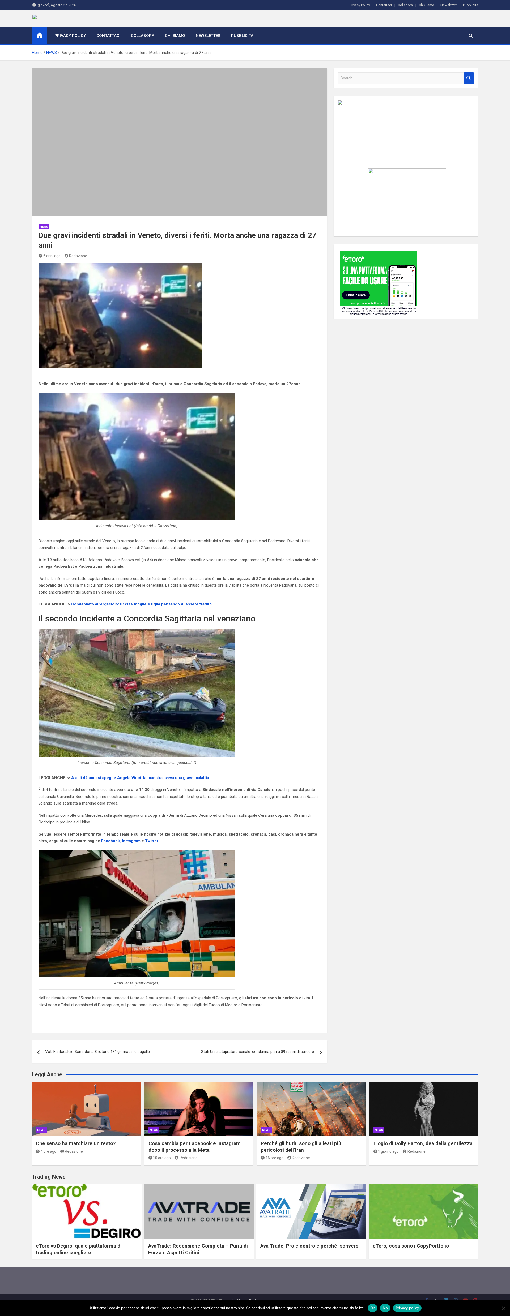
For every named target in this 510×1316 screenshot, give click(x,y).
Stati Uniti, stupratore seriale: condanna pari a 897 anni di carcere (257, 1051)
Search (469, 78)
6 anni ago (52, 256)
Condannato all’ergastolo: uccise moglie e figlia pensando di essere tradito (141, 604)
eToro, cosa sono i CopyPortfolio (411, 1246)
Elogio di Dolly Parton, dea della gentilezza (423, 1143)
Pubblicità (470, 5)
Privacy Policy (360, 5)
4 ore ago (48, 1151)
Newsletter (448, 5)
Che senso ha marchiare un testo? (76, 1143)
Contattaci (384, 5)
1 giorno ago (388, 1151)
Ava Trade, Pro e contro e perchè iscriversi (310, 1246)
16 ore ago (274, 1158)
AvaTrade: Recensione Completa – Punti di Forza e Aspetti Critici (198, 1249)
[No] (503, 1308)
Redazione (78, 256)
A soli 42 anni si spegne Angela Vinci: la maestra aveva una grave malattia (140, 777)
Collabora (405, 5)
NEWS (44, 227)
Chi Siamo (426, 5)
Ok (372, 1308)
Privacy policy (407, 1308)
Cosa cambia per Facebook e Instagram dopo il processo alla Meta (194, 1146)
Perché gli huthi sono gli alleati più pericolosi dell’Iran (301, 1146)
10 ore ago (162, 1158)
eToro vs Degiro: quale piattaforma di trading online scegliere (79, 1249)
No (385, 1308)
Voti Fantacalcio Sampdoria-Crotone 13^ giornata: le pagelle (97, 1051)
